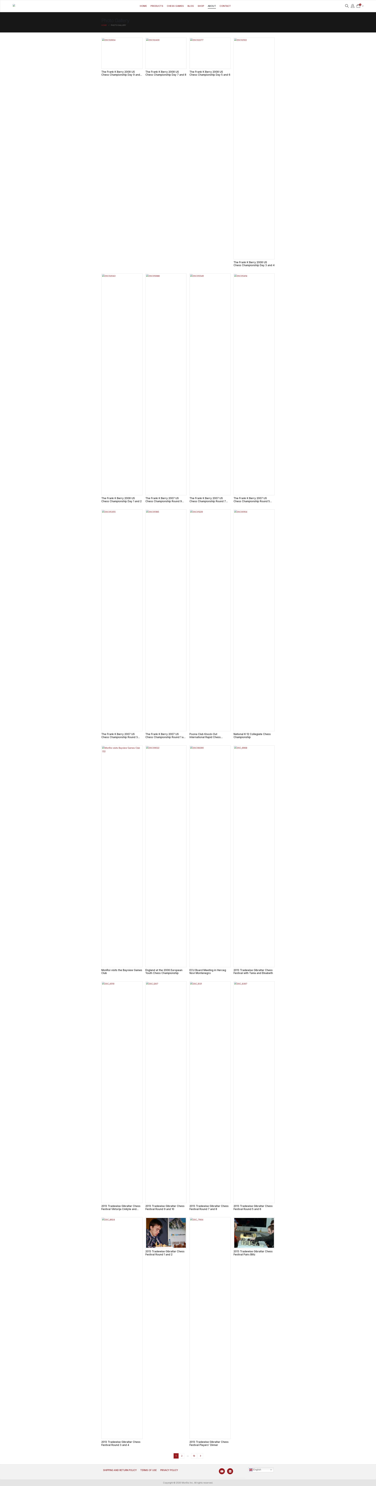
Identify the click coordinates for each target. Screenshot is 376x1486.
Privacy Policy (169, 1470)
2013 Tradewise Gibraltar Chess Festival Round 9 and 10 (164, 1207)
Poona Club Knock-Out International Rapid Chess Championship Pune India (205, 737)
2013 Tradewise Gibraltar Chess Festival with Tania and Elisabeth (253, 972)
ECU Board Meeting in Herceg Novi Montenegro (207, 972)
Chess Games (175, 6)
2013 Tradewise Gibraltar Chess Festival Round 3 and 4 (120, 1443)
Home (143, 6)
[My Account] (353, 6)
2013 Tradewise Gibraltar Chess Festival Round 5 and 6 (253, 1207)
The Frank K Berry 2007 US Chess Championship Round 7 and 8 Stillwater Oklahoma (207, 501)
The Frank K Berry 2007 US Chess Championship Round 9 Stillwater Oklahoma (163, 501)
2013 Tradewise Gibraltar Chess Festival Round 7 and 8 (209, 1207)
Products (157, 6)
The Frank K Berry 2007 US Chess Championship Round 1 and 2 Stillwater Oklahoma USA (166, 737)
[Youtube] (222, 1471)
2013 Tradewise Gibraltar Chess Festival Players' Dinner (209, 1443)
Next (200, 1456)
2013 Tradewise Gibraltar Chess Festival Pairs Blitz (253, 1253)
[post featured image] (121, 53)
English (257, 1469)
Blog (191, 6)
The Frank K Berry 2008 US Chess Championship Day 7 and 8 (165, 73)
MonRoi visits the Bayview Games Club (121, 972)
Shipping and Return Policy (120, 1470)
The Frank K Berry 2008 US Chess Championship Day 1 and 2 (121, 500)
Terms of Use (148, 1470)
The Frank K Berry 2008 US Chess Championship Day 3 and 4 (254, 264)
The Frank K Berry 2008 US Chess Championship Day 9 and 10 (120, 74)
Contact (225, 6)
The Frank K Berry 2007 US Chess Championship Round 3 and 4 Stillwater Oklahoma (119, 737)
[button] (347, 6)
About (212, 6)
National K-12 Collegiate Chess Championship (252, 735)
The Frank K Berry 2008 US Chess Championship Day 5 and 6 (209, 73)
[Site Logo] (19, 6)
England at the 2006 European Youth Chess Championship (163, 972)
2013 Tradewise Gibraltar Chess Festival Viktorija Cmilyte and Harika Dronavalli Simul (120, 1209)
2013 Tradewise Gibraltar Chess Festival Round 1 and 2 (164, 1253)
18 (194, 1455)
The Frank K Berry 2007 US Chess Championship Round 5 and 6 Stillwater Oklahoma (252, 501)
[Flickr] (230, 1471)
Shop (201, 6)
